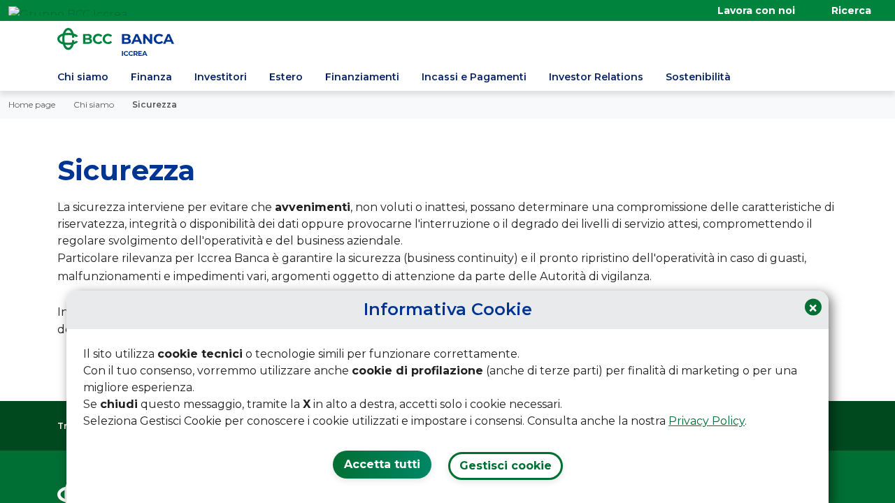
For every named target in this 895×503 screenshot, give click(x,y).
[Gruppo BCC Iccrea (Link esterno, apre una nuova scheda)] (67, 10)
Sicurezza (154, 104)
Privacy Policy (706, 421)
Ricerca (851, 10)
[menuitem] (82, 78)
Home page (31, 104)
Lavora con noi (756, 10)
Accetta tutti (382, 464)
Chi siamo (93, 104)
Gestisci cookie (505, 465)
